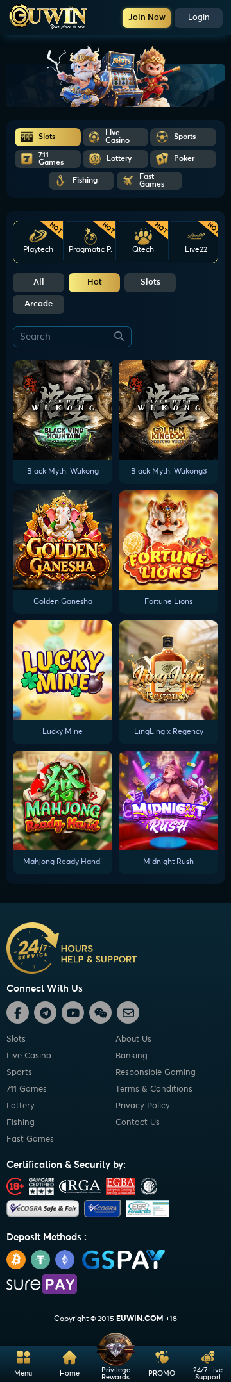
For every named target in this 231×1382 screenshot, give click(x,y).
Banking (132, 1056)
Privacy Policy (143, 1106)
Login (199, 17)
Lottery (20, 1106)
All (38, 282)
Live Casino (28, 1056)
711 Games (26, 1089)
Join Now (147, 17)
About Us (133, 1039)
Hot (94, 282)
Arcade (38, 304)
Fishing (20, 1123)
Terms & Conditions (154, 1089)
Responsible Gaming (156, 1073)
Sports (19, 1073)
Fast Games (30, 1139)
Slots (150, 282)
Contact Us (138, 1123)
